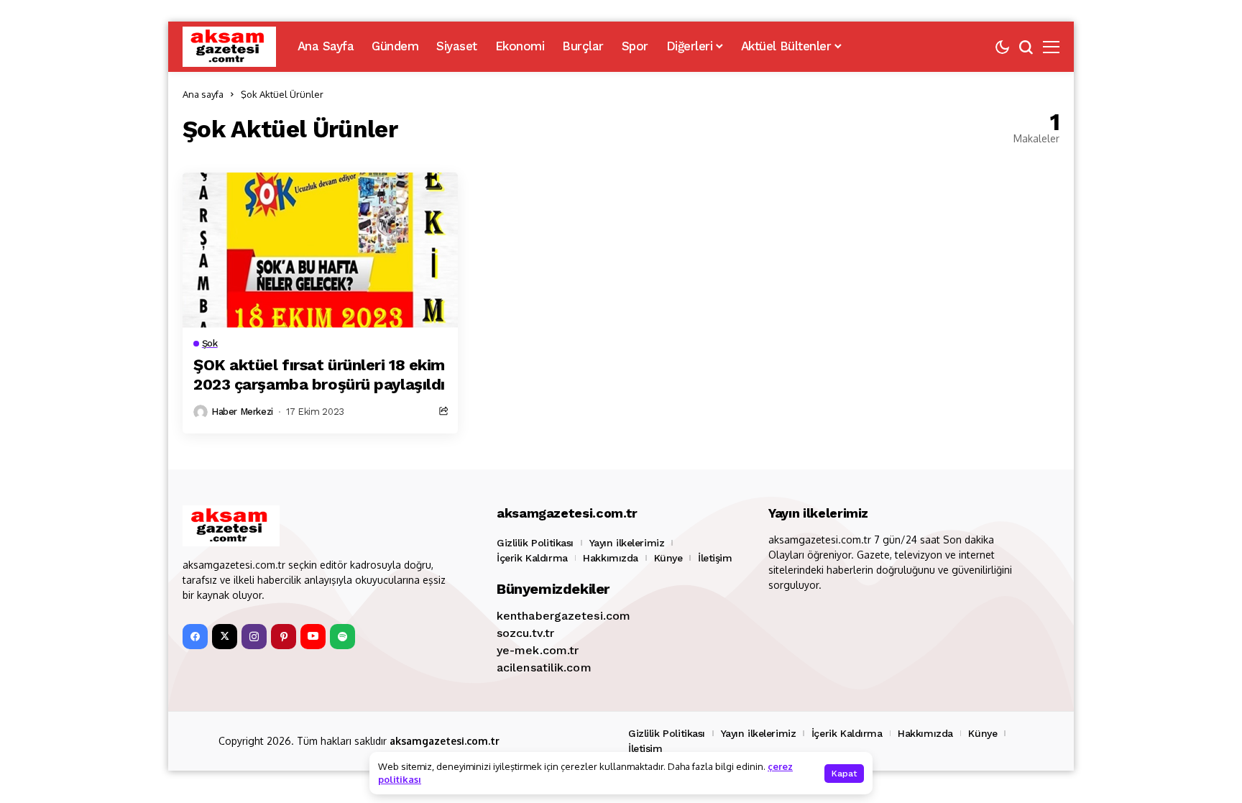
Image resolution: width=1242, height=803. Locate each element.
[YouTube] (313, 636)
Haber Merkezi (242, 411)
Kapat (844, 773)
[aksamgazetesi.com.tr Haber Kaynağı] (229, 46)
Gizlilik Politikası (535, 543)
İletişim (715, 558)
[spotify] (342, 636)
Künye (668, 558)
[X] (224, 636)
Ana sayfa (203, 94)
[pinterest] (283, 636)
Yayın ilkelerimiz (627, 543)
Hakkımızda (610, 558)
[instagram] (254, 636)
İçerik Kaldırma (532, 558)
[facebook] (195, 636)
